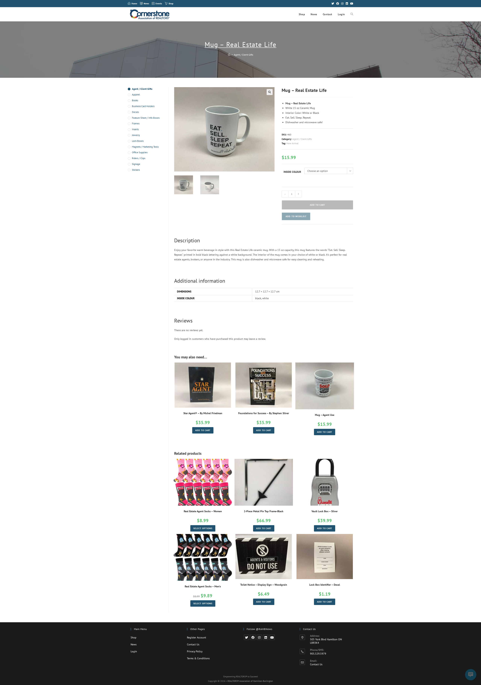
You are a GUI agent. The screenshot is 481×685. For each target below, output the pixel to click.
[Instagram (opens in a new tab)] (342, 3)
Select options (202, 528)
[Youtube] (272, 637)
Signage (136, 164)
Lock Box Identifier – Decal (324, 584)
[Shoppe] (229, 54)
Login (134, 651)
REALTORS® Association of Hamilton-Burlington (250, 681)
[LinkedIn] (265, 637)
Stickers (136, 169)
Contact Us (193, 644)
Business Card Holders (143, 106)
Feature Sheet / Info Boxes (146, 117)
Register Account (196, 637)
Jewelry (136, 135)
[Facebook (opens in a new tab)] (337, 3)
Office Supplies (139, 152)
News (134, 644)
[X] (246, 637)
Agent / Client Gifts (243, 54)
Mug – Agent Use (324, 415)
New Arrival (293, 143)
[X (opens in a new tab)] (332, 3)
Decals (135, 112)
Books (135, 100)
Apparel (136, 94)
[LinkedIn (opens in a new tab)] (347, 3)
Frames (135, 123)
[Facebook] (253, 637)
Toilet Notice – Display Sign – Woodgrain (263, 584)
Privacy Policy (195, 651)
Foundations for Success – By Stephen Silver (263, 413)
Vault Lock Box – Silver (325, 511)
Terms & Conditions (198, 658)
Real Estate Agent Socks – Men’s (203, 586)
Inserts (135, 129)
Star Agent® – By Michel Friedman (202, 413)
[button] (296, 216)
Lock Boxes (138, 141)
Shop (133, 637)
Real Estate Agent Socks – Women (203, 511)
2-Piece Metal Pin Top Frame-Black (263, 511)
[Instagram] (259, 637)
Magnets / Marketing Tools (145, 146)
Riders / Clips (138, 158)
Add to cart (317, 204)
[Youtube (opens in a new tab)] (351, 3)
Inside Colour (292, 172)
